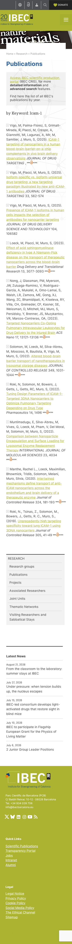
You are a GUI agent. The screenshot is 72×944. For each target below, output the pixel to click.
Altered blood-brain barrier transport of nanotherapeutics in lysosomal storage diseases (35, 360)
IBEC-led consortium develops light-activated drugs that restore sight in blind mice (33, 709)
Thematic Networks (23, 607)
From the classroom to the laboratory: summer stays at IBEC (34, 671)
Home (9, 53)
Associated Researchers (27, 591)
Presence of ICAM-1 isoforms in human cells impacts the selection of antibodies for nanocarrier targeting (35, 214)
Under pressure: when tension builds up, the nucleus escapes (33, 689)
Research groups (21, 566)
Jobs (9, 855)
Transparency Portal (20, 851)
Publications (18, 574)
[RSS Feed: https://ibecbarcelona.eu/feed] (35, 817)
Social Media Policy (20, 908)
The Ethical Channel (20, 912)
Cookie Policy (15, 903)
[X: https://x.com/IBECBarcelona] (7, 817)
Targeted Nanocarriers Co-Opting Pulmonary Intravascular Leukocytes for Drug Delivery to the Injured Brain (35, 327)
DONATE (63, 4)
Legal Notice (15, 893)
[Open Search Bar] (45, 5)
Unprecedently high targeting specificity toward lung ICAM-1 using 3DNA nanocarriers (33, 525)
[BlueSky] (12, 817)
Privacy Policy (16, 898)
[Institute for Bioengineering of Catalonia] (16, 19)
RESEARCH (16, 558)
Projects (15, 582)
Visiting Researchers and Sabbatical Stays (27, 617)
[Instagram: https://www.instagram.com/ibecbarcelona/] (24, 817)
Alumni (11, 865)
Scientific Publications (22, 846)
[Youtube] (30, 817)
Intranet (11, 860)
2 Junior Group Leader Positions (30, 749)
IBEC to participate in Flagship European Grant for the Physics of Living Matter (31, 731)
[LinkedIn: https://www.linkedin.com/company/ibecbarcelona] (18, 817)
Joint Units (17, 598)
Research (22, 53)
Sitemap (12, 917)
